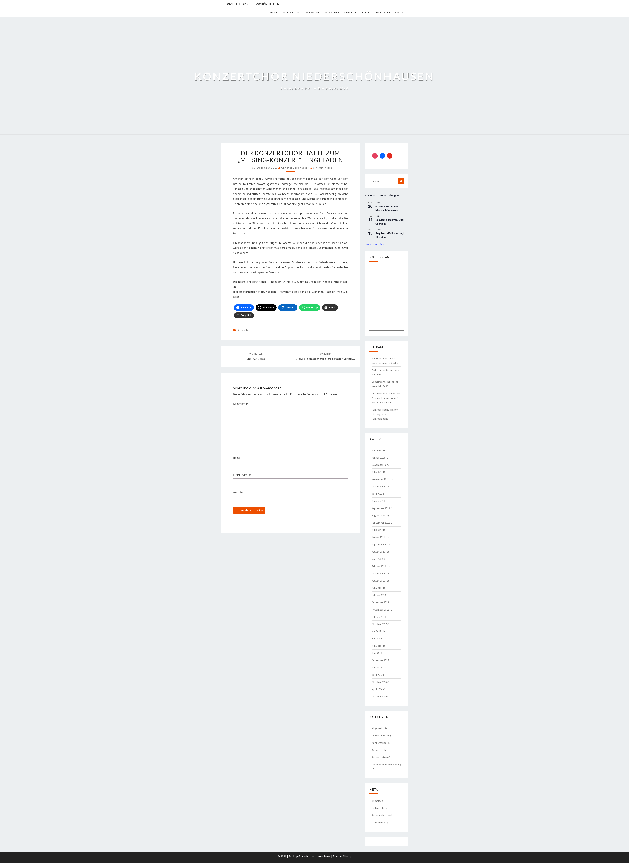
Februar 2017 (379, 638)
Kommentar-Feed (382, 815)
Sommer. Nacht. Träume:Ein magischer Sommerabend (385, 414)
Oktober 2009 (379, 696)
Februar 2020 (379, 566)
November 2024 (380, 479)
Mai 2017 (376, 631)
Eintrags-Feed (379, 808)
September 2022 (381, 508)
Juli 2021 (376, 530)
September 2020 (381, 544)
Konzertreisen (380, 757)
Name (236, 458)
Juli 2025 (376, 472)
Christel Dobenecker (295, 167)
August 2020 (378, 551)
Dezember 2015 (380, 660)
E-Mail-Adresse (242, 475)
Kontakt (366, 12)
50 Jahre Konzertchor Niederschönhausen (387, 208)
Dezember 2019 (380, 573)
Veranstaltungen (292, 12)
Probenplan (350, 12)
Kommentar (241, 404)
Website (238, 492)
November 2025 (380, 464)
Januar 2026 (378, 457)
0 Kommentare (322, 167)
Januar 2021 (378, 537)
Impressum (382, 12)
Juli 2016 (376, 645)
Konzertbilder (379, 742)
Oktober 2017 (379, 624)
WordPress (324, 856)
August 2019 (378, 580)
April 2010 (377, 689)
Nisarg (347, 856)
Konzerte (242, 330)
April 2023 (377, 493)
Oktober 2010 (379, 682)
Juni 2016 (377, 653)
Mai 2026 (376, 450)
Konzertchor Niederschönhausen (251, 4)
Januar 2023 (378, 501)
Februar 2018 (379, 616)
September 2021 (381, 522)
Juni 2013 (377, 667)
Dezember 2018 (380, 602)
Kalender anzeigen (374, 244)
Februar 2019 (379, 595)
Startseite (272, 12)
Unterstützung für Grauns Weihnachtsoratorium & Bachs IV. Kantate (386, 398)
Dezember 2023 (380, 486)
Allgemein (377, 728)
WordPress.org (380, 822)
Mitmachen (331, 12)
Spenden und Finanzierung (386, 764)
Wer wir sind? (313, 12)
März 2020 (377, 558)
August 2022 (378, 515)
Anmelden (400, 12)
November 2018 (380, 609)
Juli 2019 (376, 587)
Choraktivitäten (381, 735)
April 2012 (377, 674)
